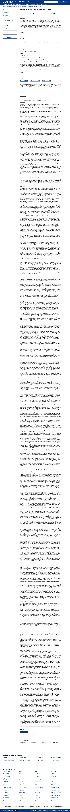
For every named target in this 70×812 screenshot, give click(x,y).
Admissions (53, 774)
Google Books (33, 742)
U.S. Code (5, 790)
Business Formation (39, 773)
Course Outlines (54, 778)
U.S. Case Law (11, 6)
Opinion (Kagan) (24, 80)
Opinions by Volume (25, 6)
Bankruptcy (21, 773)
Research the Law (19, 4)
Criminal (20, 774)
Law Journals (53, 779)
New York (21, 797)
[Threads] (14, 810)
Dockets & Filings (6, 798)
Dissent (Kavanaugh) (46, 80)
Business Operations (39, 774)
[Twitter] (17, 810)
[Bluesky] (15, 810)
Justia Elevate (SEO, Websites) (56, 793)
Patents (36, 795)
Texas (20, 798)
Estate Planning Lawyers (8, 779)
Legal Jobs (37, 789)
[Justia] (8, 2)
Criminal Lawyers (6, 776)
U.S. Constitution (6, 789)
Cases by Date (6, 757)
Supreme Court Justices (8, 760)
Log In (60, 1)
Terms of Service (52, 810)
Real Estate (37, 781)
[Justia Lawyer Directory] (18, 810)
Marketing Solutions (45, 4)
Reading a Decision (55, 760)
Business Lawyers (6, 774)
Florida (20, 795)
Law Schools (26, 4)
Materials (5, 25)
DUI (20, 778)
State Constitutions (23, 789)
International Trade (39, 779)
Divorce (20, 776)
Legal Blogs (37, 790)
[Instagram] (12, 810)
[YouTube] (9, 810)
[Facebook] (11, 810)
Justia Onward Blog (54, 797)
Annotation (6, 12)
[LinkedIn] (8, 810)
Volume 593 (31, 6)
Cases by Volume (39, 757)
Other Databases (39, 787)
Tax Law (36, 783)
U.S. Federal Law (7, 787)
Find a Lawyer (6, 4)
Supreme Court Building (24, 760)
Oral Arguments (24, 731)
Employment (37, 776)
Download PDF (10, 33)
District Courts (6, 797)
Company (44, 810)
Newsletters (38, 4)
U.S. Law (7, 6)
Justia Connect (33, 810)
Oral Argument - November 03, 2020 (27, 734)
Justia (4, 6)
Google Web (44, 742)
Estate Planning (22, 779)
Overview (5, 9)
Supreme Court (6, 793)
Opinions (5, 15)
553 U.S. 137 (40, 117)
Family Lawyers (6, 781)
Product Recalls (38, 793)
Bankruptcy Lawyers (7, 773)
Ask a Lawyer (12, 4)
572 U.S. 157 (51, 608)
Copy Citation (10, 37)
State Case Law (22, 792)
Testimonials (53, 798)
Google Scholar (23, 742)
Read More (22, 32)
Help (47, 810)
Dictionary (53, 773)
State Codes (21, 790)
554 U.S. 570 (48, 319)
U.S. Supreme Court (18, 6)
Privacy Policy (57, 810)
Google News (55, 742)
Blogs (52, 781)
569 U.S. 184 (50, 552)
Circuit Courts (6, 795)
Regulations (5, 792)
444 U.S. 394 (27, 189)
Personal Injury (22, 783)
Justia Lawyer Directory (55, 790)
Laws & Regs (32, 4)
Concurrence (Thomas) (35, 80)
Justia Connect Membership (56, 789)
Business (37, 771)
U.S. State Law (22, 787)
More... (4, 784)
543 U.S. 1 (25, 66)
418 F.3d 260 (55, 486)
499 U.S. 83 (30, 384)
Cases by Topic (22, 757)
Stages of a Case (39, 760)
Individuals (21, 771)
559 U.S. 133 (40, 148)
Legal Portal (39, 810)
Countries (37, 798)
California (21, 793)
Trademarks (37, 797)
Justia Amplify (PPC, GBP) (55, 795)
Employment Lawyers (7, 778)
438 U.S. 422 (30, 333)
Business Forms (38, 792)
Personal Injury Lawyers (8, 783)
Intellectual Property (39, 778)
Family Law (21, 781)
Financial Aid (53, 776)
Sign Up (64, 1)
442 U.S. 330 (56, 721)
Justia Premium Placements (56, 792)
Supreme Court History (56, 757)
